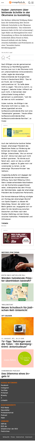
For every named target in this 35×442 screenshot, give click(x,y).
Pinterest (4, 393)
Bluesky (4, 395)
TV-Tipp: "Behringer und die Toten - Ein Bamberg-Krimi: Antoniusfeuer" (16, 344)
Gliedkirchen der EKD (9, 429)
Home (3, 57)
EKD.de (4, 426)
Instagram (5, 388)
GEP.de (3, 424)
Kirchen (3, 226)
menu (2, 3)
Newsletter (5, 410)
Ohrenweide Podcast (10, 371)
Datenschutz (20, 437)
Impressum (28, 437)
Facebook (4, 385)
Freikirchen (5, 431)
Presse (13, 437)
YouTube (4, 390)
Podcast (4, 415)
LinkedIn (4, 400)
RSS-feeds (5, 408)
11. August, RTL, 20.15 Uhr (12, 338)
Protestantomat (7, 413)
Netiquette (6, 437)
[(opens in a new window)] (17, 132)
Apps (3, 418)
